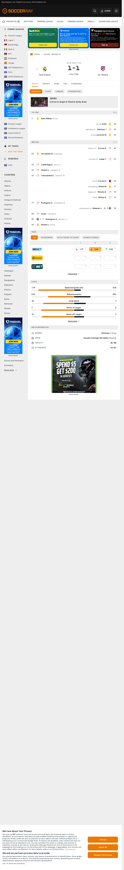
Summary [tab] (36, 91)
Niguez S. (92, 192)
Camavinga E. (47, 164)
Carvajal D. (52, 214)
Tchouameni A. (47, 175)
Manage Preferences (103, 855)
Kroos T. (57, 164)
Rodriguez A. (47, 203)
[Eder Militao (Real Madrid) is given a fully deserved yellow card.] (37, 118)
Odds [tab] (56, 84)
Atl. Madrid (103, 75)
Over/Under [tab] (46, 237)
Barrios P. (92, 148)
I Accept (102, 840)
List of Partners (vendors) (13, 863)
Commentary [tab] (74, 91)
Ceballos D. (55, 170)
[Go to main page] (23, 10)
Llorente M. (93, 159)
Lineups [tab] (59, 91)
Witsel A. (102, 197)
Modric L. (45, 170)
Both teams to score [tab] (67, 237)
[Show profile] (45, 69)
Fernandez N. (59, 203)
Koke (95, 197)
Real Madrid (44, 75)
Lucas (43, 214)
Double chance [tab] (90, 237)
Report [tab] (46, 84)
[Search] (95, 11)
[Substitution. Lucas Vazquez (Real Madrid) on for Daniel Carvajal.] (37, 214)
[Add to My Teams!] (37, 68)
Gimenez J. (102, 129)
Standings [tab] (76, 84)
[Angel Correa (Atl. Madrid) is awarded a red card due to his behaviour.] (110, 181)
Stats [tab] (48, 91)
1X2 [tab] (34, 237)
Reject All (103, 847)
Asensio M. (60, 175)
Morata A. (102, 192)
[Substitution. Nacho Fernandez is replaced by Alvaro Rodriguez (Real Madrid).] (37, 203)
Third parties (70, 849)
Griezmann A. (85, 208)
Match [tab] (35, 84)
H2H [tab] (65, 84)
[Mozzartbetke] (37, 258)
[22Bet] (37, 266)
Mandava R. (91, 129)
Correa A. (102, 148)
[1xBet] (37, 249)
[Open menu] (116, 11)
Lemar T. (103, 159)
